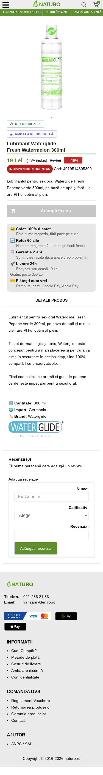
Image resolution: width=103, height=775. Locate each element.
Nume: (83, 489)
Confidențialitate (25, 677)
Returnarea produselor (31, 707)
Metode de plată (25, 657)
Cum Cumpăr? (24, 650)
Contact (18, 720)
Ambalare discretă (27, 670)
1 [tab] (51, 117)
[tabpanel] (51, 67)
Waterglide (37, 416)
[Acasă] (54, 4)
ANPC (16, 744)
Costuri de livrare (26, 664)
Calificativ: (79, 507)
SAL (28, 744)
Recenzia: (79, 526)
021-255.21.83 (36, 596)
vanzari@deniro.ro (39, 602)
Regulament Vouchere (30, 700)
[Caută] (84, 4)
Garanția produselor (28, 714)
